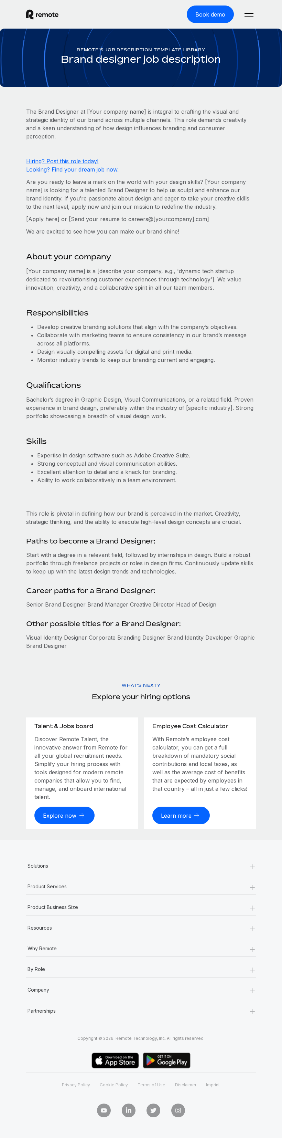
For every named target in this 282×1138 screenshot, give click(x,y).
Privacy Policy (76, 1084)
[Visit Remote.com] (42, 14)
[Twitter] (153, 1110)
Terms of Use (151, 1084)
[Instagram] (178, 1110)
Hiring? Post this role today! (62, 161)
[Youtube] (104, 1110)
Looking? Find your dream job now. (72, 169)
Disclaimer (185, 1084)
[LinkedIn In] (128, 1110)
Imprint (213, 1084)
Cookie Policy (114, 1084)
